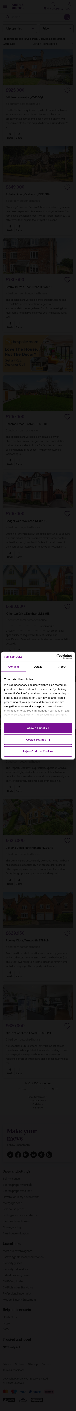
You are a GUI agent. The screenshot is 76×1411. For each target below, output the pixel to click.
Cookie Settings (36, 739)
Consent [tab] (13, 666)
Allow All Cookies (38, 727)
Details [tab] (38, 666)
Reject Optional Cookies (38, 751)
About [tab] (62, 666)
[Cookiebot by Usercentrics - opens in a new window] (56, 656)
